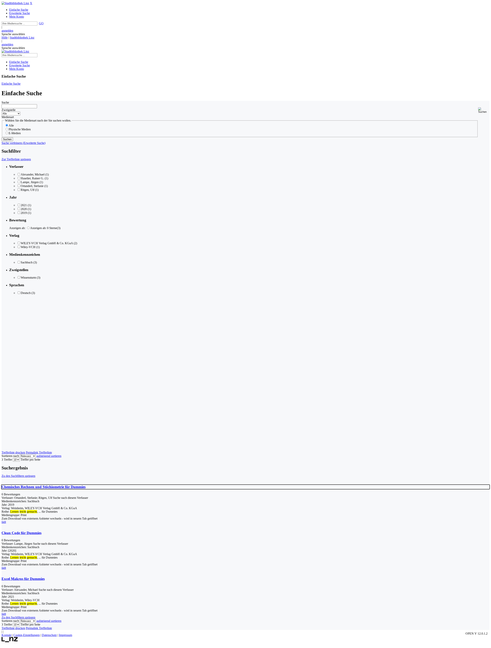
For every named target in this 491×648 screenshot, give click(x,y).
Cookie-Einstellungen (26, 635)
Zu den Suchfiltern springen (18, 476)
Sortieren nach (10, 456)
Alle (11, 125)
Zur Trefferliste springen (16, 159)
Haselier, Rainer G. (32, 178)
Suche (5, 102)
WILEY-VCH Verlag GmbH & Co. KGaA (47, 243)
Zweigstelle (9, 110)
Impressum (65, 635)
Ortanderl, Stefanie (32, 186)
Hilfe (5, 37)
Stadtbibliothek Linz (22, 37)
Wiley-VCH (28, 247)
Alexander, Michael (32, 174)
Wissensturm (28, 277)
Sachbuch (27, 262)
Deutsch (26, 293)
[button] (483, 110)
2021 (24, 205)
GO (41, 23)
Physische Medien (20, 129)
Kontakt (6, 635)
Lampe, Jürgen (30, 182)
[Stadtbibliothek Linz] (15, 3)
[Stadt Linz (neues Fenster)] (10, 641)
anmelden (7, 30)
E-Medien (15, 133)
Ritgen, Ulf (27, 189)
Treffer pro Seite (30, 459)
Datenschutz (49, 635)
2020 (24, 209)
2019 (24, 212)
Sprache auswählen (13, 34)
